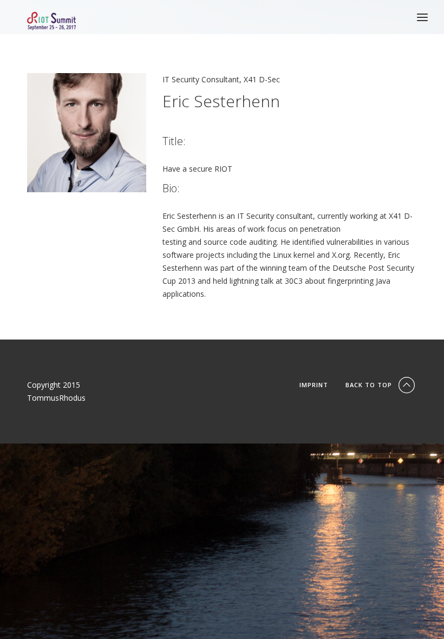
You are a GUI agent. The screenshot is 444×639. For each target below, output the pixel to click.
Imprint (313, 385)
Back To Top (369, 385)
